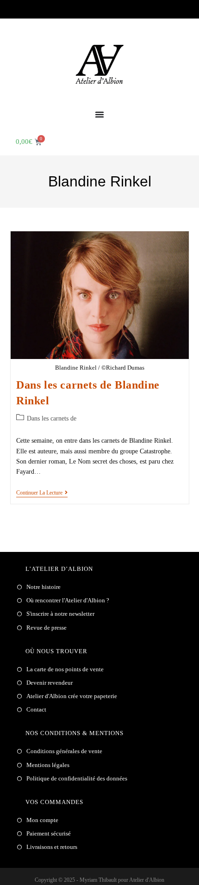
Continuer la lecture (42, 492)
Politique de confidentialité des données (76, 778)
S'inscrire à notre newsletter (60, 613)
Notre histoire (43, 586)
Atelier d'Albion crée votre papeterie (71, 696)
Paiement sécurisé (48, 833)
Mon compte (42, 820)
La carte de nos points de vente (65, 669)
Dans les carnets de (51, 418)
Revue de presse (46, 627)
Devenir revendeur (49, 682)
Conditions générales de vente (64, 751)
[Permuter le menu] (99, 114)
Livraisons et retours (51, 846)
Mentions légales (47, 764)
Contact (36, 709)
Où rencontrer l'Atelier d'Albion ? (67, 600)
